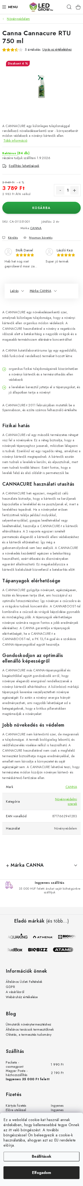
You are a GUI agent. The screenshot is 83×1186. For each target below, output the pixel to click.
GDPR (10, 986)
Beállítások (41, 1156)
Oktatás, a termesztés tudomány (28, 1034)
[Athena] (43, 937)
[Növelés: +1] (74, 190)
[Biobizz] (40, 949)
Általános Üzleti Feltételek (24, 981)
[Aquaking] (17, 937)
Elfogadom (41, 1172)
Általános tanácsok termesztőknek (30, 1029)
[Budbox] (14, 949)
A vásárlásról (15, 992)
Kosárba (41, 207)
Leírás (14, 290)
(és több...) (57, 921)
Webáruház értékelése (22, 997)
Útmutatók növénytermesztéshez (28, 1024)
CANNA (36, 228)
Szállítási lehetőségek (24, 165)
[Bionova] (68, 937)
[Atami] (65, 949)
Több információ (15, 140)
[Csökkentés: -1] (60, 190)
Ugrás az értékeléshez (57, 49)
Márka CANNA (40, 290)
